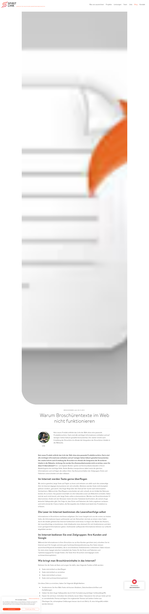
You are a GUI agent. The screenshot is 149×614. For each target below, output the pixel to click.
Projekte (109, 4)
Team (125, 4)
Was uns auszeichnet (96, 4)
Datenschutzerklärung (34, 598)
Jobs (130, 4)
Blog (135, 4)
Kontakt (142, 4)
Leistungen (117, 4)
